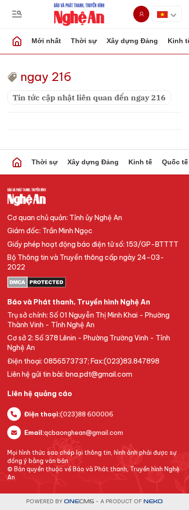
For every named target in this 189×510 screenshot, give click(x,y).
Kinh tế (140, 162)
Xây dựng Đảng (132, 41)
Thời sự (84, 41)
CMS (79, 501)
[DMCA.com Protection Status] (94, 282)
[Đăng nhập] (141, 14)
